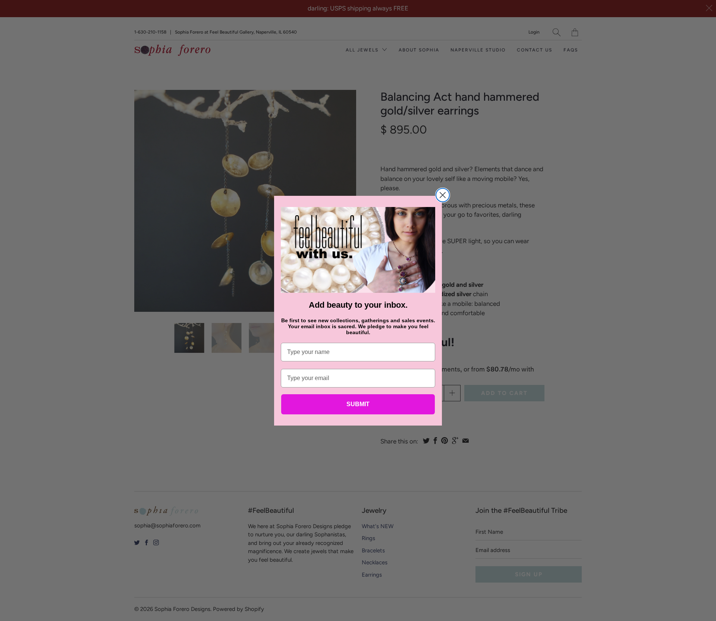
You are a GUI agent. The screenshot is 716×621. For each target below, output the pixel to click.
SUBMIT (358, 404)
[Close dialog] (442, 195)
